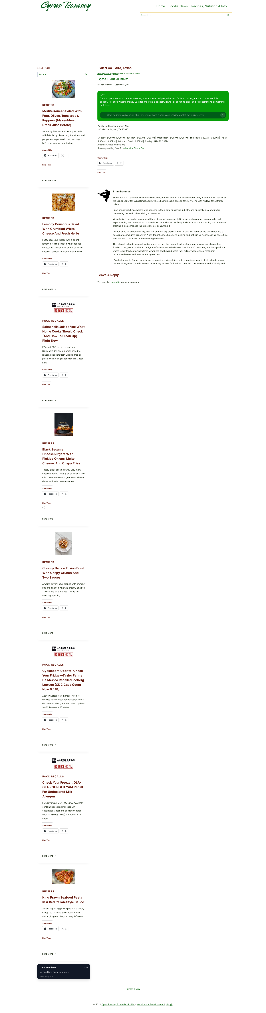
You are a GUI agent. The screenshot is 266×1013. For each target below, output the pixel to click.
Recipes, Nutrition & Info (209, 6)
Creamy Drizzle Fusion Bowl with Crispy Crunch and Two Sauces (63, 572)
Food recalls (53, 320)
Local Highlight (112, 79)
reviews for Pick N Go (133, 148)
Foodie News (178, 6)
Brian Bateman (106, 85)
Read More (49, 181)
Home (160, 6)
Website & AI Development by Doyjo (155, 1004)
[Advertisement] (133, 42)
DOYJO (52, 976)
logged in (115, 282)
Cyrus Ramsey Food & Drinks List (118, 1004)
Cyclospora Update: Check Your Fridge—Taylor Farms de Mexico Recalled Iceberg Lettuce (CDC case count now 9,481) (63, 680)
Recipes (48, 105)
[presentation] (63, 89)
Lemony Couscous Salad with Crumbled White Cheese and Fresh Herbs (61, 228)
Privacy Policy (133, 989)
